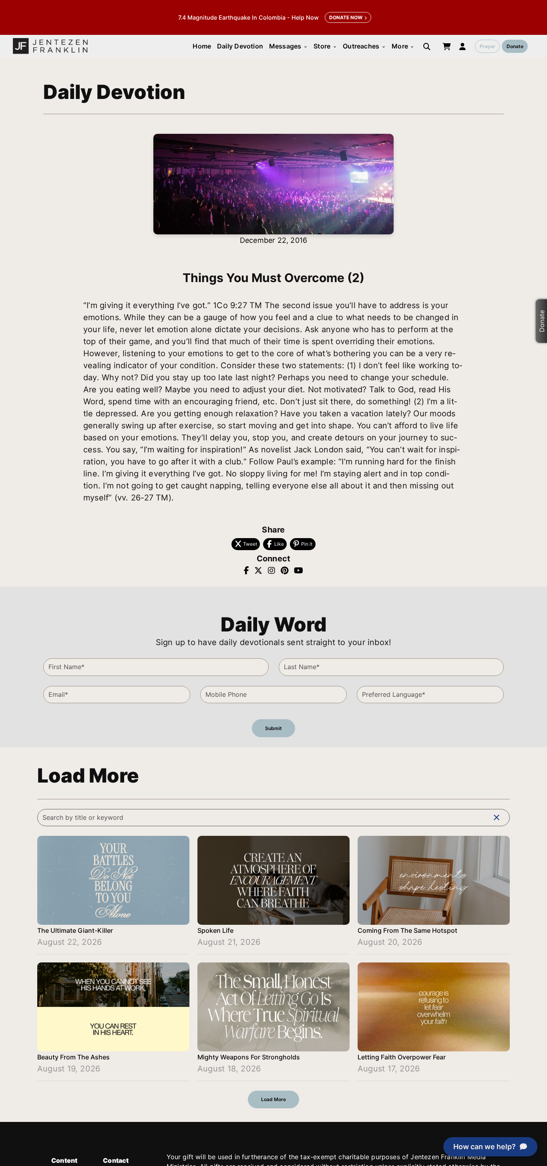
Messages (288, 46)
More (403, 46)
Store (325, 46)
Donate (515, 46)
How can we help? (484, 1146)
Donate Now (345, 17)
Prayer (487, 46)
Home (202, 46)
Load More (273, 1099)
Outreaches (364, 46)
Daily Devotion (240, 46)
